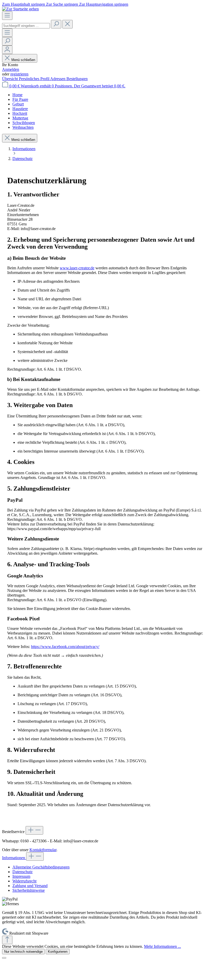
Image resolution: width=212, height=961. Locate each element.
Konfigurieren (57, 952)
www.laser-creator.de (77, 268)
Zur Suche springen (62, 4)
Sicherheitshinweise (28, 890)
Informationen (14, 858)
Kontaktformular (42, 850)
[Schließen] (4, 958)
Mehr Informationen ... (162, 946)
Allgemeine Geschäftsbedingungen (41, 867)
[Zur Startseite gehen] (20, 9)
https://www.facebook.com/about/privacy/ (65, 646)
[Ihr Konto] (7, 49)
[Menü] (7, 15)
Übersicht (10, 79)
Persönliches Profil (34, 79)
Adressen (58, 79)
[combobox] (26, 25)
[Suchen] (56, 24)
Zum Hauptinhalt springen (24, 4)
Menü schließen (23, 60)
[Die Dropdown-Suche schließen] (67, 24)
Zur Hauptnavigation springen (103, 4)
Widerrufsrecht (24, 881)
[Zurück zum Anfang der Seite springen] (7, 940)
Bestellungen (77, 79)
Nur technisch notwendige (23, 952)
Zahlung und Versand (30, 885)
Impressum (21, 876)
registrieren (19, 74)
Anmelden (10, 69)
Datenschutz (22, 872)
